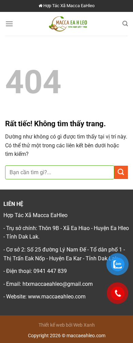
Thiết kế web (52, 325)
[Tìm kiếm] (125, 23)
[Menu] (9, 23)
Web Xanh (84, 325)
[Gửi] (121, 172)
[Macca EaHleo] (67, 24)
